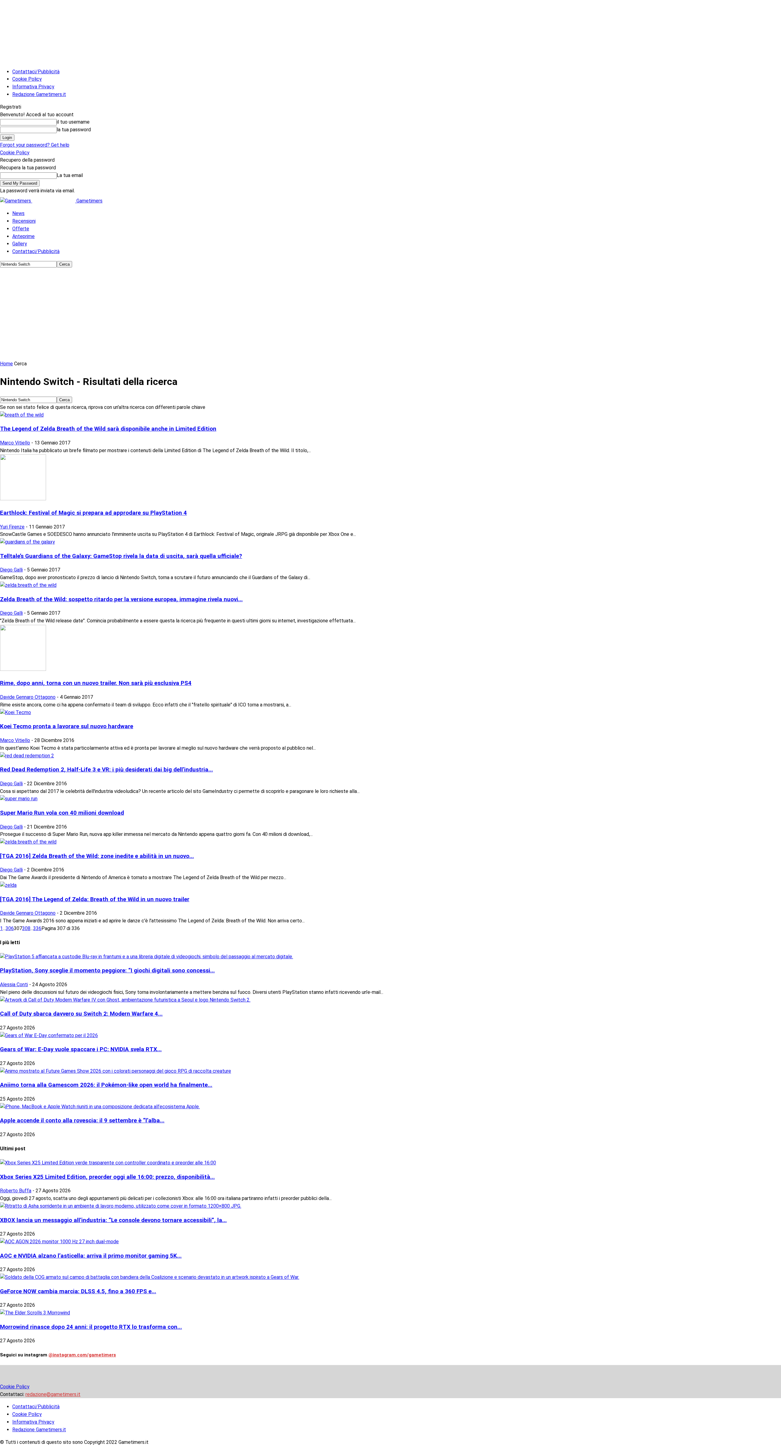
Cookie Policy (27, 79)
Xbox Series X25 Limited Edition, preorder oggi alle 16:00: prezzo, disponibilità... (107, 1177)
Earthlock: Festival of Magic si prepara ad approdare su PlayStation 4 (93, 513)
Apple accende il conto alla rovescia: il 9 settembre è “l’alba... (82, 1120)
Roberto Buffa (15, 1191)
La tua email (70, 175)
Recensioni (24, 221)
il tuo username (73, 122)
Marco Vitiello (15, 443)
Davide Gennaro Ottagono (28, 697)
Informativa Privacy (33, 87)
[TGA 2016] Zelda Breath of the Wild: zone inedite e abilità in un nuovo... (97, 856)
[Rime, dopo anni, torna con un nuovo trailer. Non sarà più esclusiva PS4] (23, 669)
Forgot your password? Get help (34, 145)
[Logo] (16, 201)
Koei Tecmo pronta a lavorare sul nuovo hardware (66, 726)
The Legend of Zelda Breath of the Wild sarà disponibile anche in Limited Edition (108, 428)
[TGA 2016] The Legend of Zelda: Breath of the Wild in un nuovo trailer (94, 899)
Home (6, 364)
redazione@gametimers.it (52, 1394)
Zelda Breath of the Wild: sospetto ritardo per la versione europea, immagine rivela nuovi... (121, 599)
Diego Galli (11, 570)
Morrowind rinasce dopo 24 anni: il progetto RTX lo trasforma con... (91, 1327)
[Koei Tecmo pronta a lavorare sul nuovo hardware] (15, 712)
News (18, 213)
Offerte (20, 229)
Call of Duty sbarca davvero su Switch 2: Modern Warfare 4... (81, 1013)
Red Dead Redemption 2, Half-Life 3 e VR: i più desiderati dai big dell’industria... (106, 769)
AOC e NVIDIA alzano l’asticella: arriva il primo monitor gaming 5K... (91, 1255)
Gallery (19, 244)
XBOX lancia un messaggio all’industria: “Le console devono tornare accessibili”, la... (113, 1220)
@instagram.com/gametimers (82, 1355)
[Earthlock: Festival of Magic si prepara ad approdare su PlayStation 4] (23, 499)
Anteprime (23, 236)
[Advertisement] (391, 314)
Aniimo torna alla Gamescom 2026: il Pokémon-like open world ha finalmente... (106, 1085)
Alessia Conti (14, 984)
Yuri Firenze (12, 527)
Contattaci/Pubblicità (36, 72)
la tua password (74, 130)
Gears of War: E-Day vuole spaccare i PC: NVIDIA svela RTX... (81, 1049)
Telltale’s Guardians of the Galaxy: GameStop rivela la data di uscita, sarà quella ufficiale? (121, 556)
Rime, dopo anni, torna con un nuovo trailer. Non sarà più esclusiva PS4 (95, 683)
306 (10, 928)
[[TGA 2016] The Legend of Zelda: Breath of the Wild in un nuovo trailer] (8, 885)
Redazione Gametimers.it (39, 94)
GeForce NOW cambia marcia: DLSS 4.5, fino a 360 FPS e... (78, 1291)
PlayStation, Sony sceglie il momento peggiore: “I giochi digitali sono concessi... (107, 970)
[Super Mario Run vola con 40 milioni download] (18, 799)
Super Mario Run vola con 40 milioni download (62, 813)
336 (37, 928)
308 (26, 928)
